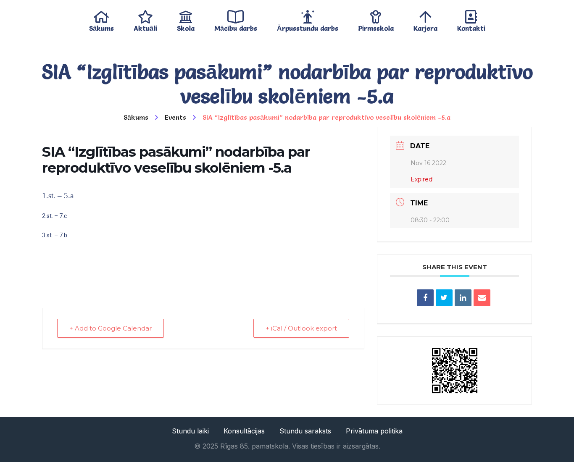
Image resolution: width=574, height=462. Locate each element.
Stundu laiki (190, 431)
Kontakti (471, 26)
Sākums (101, 26)
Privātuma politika (374, 431)
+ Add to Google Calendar (110, 328)
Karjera (425, 26)
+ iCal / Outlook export (301, 328)
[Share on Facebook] (425, 297)
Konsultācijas (244, 431)
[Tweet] (444, 297)
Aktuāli (145, 26)
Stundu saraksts (305, 431)
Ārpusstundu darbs (307, 26)
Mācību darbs (235, 26)
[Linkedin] (463, 297)
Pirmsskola (376, 26)
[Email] (482, 297)
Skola (186, 26)
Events (175, 117)
